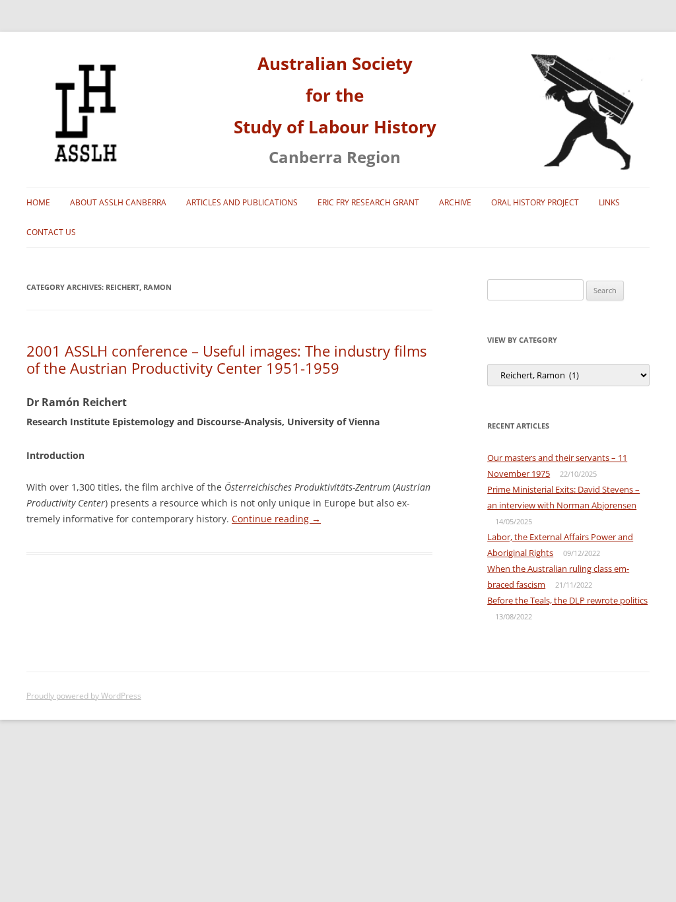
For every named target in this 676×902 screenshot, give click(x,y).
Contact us (51, 232)
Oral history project (535, 202)
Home (38, 202)
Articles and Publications (242, 202)
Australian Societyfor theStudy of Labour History (335, 95)
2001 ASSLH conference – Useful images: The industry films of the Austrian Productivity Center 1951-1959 (226, 359)
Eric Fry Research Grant (368, 202)
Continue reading (276, 518)
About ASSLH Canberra (118, 202)
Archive (455, 202)
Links (609, 202)
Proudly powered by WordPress (83, 695)
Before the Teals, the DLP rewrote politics (567, 600)
